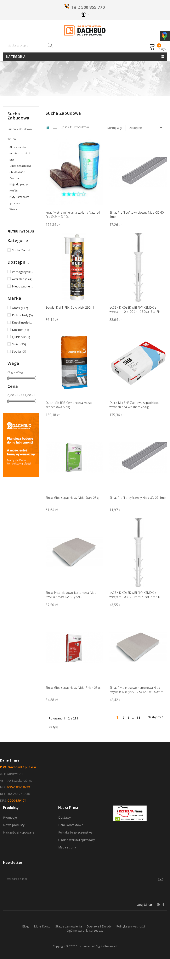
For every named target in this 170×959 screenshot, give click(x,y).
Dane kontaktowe (70, 825)
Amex (20, 308)
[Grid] (49, 127)
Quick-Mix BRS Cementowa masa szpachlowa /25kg (69, 405)
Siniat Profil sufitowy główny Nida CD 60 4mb (136, 215)
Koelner (20, 330)
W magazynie (22, 272)
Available (22, 279)
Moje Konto (42, 926)
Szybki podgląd (97, 147)
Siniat (19, 344)
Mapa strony (67, 847)
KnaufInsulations (22, 322)
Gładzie (14, 178)
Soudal (19, 351)
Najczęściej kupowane (18, 832)
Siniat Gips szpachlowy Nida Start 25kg (73, 498)
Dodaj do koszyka (161, 206)
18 (139, 717)
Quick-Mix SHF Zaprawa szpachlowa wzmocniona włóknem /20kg (134, 405)
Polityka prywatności (130, 926)
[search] (50, 45)
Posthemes (83, 946)
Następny (156, 717)
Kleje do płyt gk (19, 184)
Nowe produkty (14, 825)
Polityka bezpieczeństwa (75, 832)
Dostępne (146, 127)
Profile (14, 190)
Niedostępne (22, 286)
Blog (25, 926)
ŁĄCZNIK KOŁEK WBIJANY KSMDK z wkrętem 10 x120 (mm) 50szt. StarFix (134, 595)
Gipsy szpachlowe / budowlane (21, 169)
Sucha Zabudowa (18, 116)
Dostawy (64, 817)
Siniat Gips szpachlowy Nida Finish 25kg (73, 688)
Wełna (13, 209)
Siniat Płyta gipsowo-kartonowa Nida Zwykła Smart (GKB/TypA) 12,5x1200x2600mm (71, 595)
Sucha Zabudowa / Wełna (20, 134)
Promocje (10, 817)
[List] (55, 127)
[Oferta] (21, 445)
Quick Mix (21, 337)
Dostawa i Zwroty (99, 926)
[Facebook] (163, 904)
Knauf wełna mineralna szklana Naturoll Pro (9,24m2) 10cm (73, 215)
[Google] (158, 904)
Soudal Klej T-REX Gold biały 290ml (70, 307)
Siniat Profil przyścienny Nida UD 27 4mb (137, 498)
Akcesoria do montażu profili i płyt (20, 153)
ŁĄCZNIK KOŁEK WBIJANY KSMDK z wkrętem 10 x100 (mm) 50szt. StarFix (134, 309)
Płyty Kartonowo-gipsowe (20, 200)
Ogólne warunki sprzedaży (76, 840)
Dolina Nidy (22, 315)
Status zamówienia (68, 926)
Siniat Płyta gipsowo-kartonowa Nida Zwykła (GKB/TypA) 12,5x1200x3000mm (136, 690)
